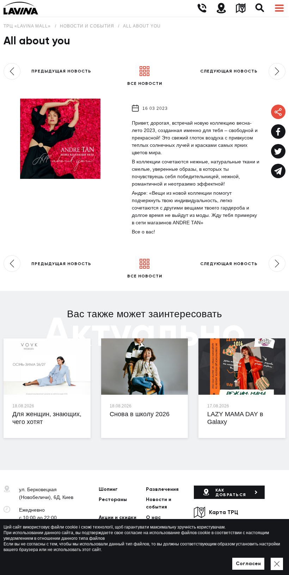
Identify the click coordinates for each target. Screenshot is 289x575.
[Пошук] (260, 8)
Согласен (248, 564)
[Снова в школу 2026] (144, 366)
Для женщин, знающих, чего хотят (46, 418)
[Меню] (279, 8)
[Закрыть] (277, 564)
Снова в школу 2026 (140, 414)
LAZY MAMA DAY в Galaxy (235, 418)
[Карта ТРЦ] (240, 8)
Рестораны (113, 499)
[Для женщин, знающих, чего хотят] (47, 366)
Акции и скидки (117, 517)
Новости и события (158, 503)
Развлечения (162, 489)
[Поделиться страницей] (278, 131)
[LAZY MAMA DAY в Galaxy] (241, 366)
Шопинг (108, 489)
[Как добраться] (221, 8)
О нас (153, 517)
